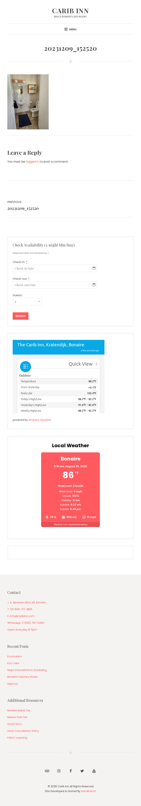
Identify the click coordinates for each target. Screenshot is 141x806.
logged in (32, 161)
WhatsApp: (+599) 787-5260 (25, 623)
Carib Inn (70, 10)
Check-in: (20, 262)
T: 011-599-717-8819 (19, 609)
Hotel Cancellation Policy (23, 731)
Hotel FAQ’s (14, 724)
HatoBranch (88, 791)
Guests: (17, 295)
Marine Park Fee (17, 717)
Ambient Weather (39, 420)
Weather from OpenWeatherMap (70, 524)
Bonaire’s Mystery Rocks (22, 677)
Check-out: (21, 279)
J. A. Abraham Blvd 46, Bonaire (26, 602)
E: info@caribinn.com (20, 616)
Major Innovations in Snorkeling (27, 670)
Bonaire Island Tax (18, 710)
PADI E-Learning (17, 738)
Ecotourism (14, 656)
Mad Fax (12, 684)
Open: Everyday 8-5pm (22, 629)
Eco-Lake (13, 663)
